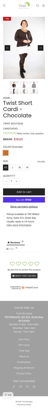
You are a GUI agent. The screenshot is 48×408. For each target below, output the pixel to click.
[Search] (37, 5)
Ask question (37, 133)
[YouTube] (27, 387)
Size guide (41, 161)
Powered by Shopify (24, 404)
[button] (7, 48)
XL (20, 167)
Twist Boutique (13, 123)
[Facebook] (14, 387)
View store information (19, 225)
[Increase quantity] (16, 181)
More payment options (24, 206)
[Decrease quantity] (6, 181)
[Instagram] (21, 387)
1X (27, 167)
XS (5, 167)
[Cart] (43, 5)
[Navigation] (4, 5)
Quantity (9, 176)
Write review (23, 133)
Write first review (25, 276)
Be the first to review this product (24, 269)
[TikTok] (34, 387)
